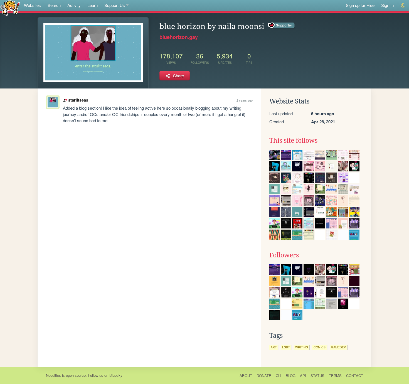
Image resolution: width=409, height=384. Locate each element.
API (303, 375)
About (246, 375)
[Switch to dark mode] (403, 5)
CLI (278, 375)
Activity (74, 5)
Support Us (114, 5)
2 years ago (244, 100)
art (274, 347)
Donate (264, 375)
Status (317, 375)
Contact (354, 375)
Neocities (53, 375)
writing (301, 347)
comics (320, 347)
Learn (92, 5)
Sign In (387, 5)
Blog (290, 375)
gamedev (338, 347)
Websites (32, 5)
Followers (284, 255)
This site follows (293, 140)
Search (54, 5)
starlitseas (78, 100)
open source (76, 375)
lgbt (286, 347)
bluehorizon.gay (178, 37)
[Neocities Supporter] (281, 25)
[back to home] (10, 8)
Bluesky (115, 375)
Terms (335, 375)
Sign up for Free (360, 5)
